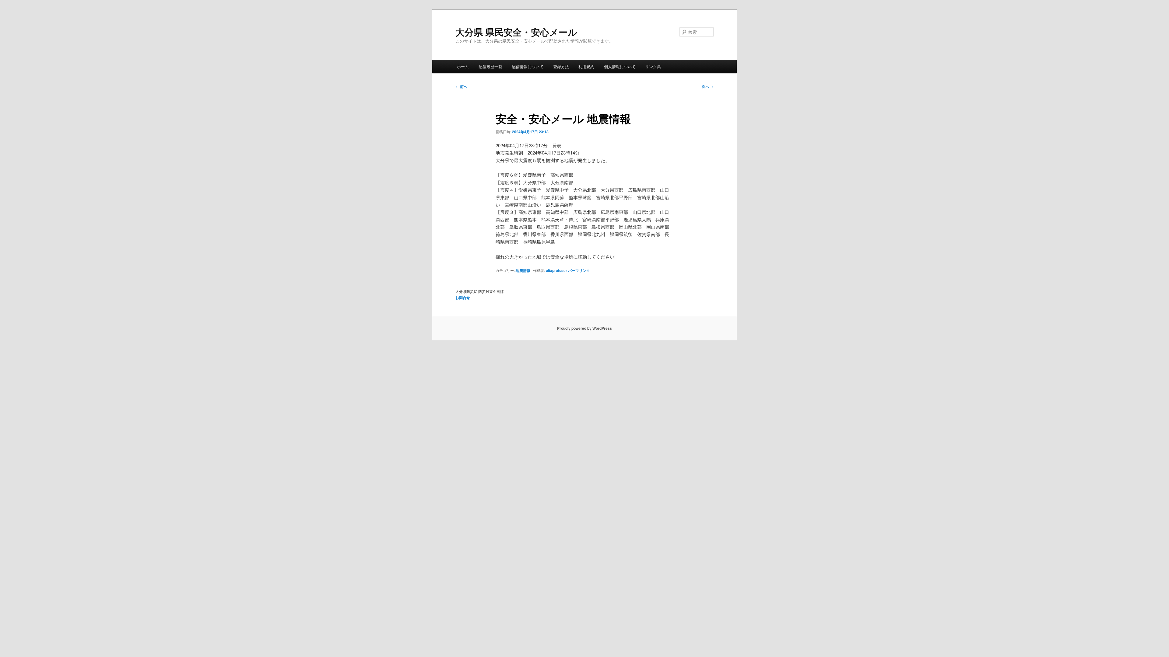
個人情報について (620, 66)
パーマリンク (579, 270)
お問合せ (462, 297)
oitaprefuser (556, 270)
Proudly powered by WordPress (584, 328)
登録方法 (561, 66)
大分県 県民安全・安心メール (516, 31)
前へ (461, 86)
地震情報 (523, 270)
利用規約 (586, 66)
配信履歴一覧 (490, 66)
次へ (708, 86)
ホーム (463, 66)
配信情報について (527, 66)
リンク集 (653, 66)
